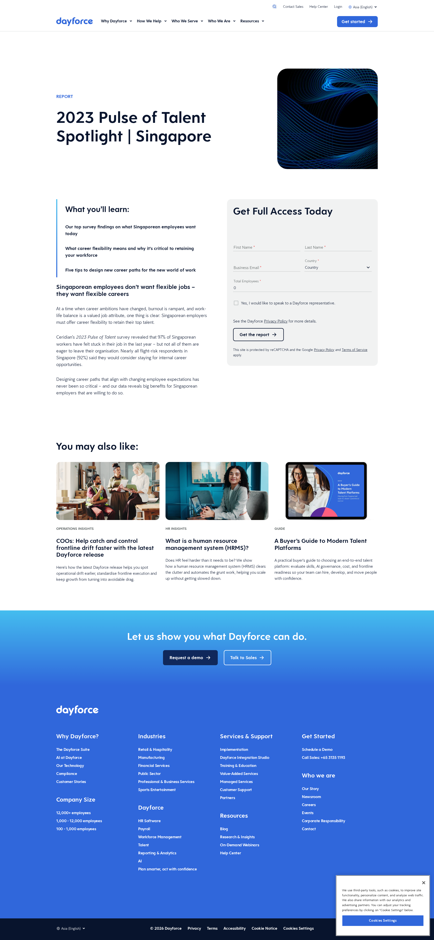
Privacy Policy (276, 321)
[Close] (423, 882)
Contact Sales (293, 6)
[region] (383, 905)
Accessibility (235, 928)
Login (338, 6)
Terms (212, 928)
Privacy (194, 928)
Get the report (254, 334)
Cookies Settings (383, 920)
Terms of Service (354, 349)
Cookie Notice (264, 928)
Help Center (318, 6)
